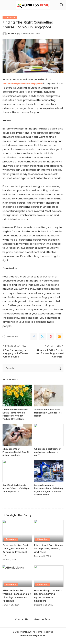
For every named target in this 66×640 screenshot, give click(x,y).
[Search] (61, 5)
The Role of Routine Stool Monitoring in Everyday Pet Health (47, 412)
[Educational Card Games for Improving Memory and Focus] (48, 531)
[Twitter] (42, 336)
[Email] (59, 336)
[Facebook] (33, 336)
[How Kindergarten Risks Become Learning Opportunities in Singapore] (48, 576)
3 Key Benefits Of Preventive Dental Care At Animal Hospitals (16, 452)
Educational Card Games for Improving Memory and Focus (48, 548)
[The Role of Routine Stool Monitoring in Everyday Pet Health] (48, 395)
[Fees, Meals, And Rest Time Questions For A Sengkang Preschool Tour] (17, 531)
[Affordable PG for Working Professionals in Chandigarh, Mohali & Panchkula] (17, 576)
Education (10, 17)
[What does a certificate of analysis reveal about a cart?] (48, 435)
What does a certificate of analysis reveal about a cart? (47, 452)
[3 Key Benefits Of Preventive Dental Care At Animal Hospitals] (17, 435)
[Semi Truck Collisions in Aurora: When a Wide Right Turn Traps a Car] (17, 471)
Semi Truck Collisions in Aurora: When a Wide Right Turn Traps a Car (16, 488)
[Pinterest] (50, 336)
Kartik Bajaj (14, 33)
